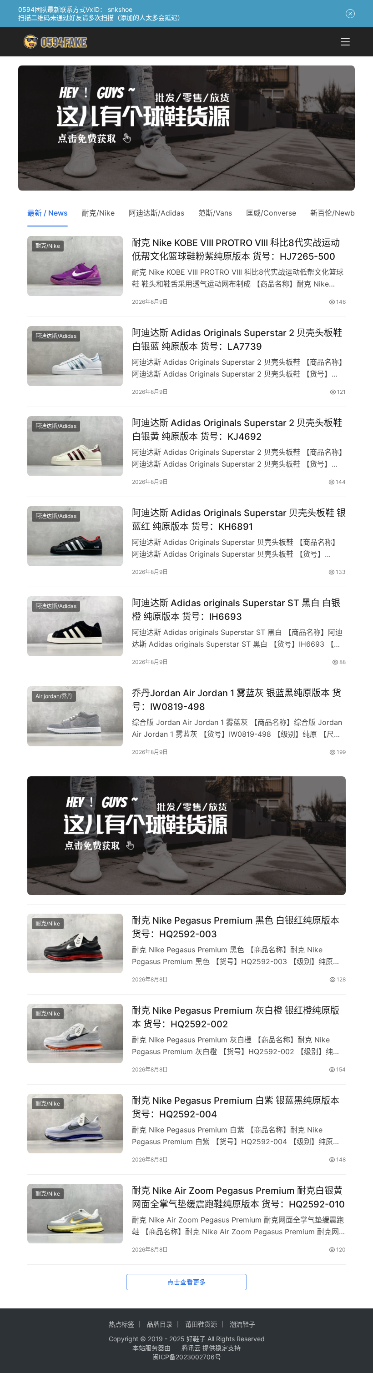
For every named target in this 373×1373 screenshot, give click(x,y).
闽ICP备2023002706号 (186, 1357)
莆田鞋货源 (201, 1324)
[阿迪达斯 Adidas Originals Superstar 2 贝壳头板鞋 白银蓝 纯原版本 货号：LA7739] (75, 356)
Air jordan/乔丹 (53, 696)
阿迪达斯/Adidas (156, 212)
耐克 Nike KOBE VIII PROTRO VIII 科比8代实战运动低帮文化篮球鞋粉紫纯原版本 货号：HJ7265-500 (236, 249)
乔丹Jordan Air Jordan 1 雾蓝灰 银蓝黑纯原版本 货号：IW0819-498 (236, 700)
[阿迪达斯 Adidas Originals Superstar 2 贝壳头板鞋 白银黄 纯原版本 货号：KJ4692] (75, 446)
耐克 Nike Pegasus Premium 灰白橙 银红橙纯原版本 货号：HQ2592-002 (235, 1017)
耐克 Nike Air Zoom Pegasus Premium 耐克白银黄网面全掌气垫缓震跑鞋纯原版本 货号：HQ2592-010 (238, 1197)
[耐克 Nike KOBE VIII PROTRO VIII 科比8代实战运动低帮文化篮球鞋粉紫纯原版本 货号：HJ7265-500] (75, 266)
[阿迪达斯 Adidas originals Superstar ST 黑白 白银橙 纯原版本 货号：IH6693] (75, 626)
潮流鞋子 (242, 1324)
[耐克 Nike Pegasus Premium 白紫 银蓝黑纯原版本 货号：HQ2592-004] (75, 1123)
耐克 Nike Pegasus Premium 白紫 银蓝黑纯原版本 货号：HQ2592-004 (235, 1107)
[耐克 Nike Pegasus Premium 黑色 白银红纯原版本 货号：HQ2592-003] (75, 943)
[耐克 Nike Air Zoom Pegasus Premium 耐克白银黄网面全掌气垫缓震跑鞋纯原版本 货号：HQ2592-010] (75, 1213)
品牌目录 (159, 1324)
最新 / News (47, 212)
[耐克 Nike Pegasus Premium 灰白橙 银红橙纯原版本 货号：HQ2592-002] (75, 1033)
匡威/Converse (271, 212)
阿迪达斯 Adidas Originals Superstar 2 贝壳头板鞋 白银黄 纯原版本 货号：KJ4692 (237, 429)
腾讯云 (191, 1348)
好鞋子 (196, 1339)
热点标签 (121, 1324)
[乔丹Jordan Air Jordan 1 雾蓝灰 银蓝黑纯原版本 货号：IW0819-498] (75, 716)
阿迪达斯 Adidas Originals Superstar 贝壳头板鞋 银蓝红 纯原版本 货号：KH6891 (239, 520)
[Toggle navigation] (345, 42)
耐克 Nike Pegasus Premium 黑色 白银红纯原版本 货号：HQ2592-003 (235, 927)
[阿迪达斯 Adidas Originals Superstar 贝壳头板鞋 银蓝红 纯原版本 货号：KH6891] (75, 536)
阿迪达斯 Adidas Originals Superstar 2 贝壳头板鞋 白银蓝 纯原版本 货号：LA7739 (237, 339)
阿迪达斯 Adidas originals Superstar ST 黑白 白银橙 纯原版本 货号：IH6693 (236, 610)
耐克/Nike (98, 212)
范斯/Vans (215, 212)
